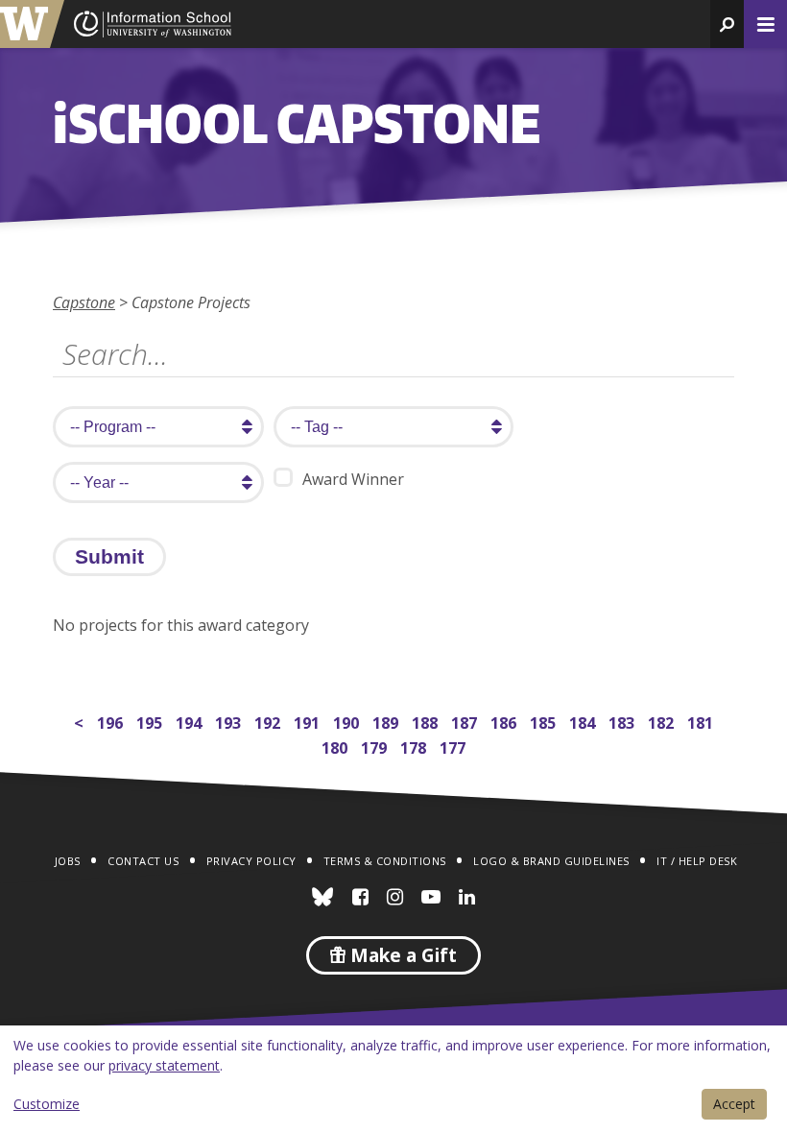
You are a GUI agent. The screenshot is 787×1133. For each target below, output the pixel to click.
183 (623, 721)
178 (415, 746)
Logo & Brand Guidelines (551, 861)
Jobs (68, 861)
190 (348, 721)
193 (230, 721)
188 (426, 721)
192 (269, 721)
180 (336, 746)
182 (663, 721)
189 (387, 721)
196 (112, 721)
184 (584, 721)
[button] (727, 24)
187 (466, 721)
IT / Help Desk (696, 861)
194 (190, 721)
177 (454, 746)
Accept (734, 1104)
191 (308, 721)
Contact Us (143, 861)
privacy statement (164, 1065)
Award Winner (353, 479)
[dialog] (393, 1079)
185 (544, 721)
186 (505, 721)
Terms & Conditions (384, 861)
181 (702, 721)
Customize (46, 1104)
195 (151, 721)
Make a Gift (401, 955)
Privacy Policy (251, 861)
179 (376, 746)
